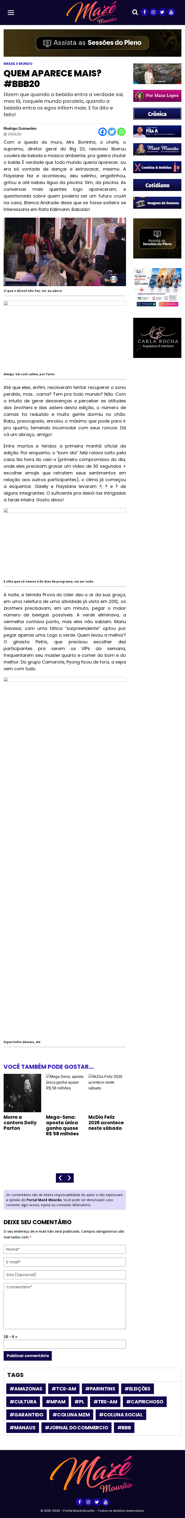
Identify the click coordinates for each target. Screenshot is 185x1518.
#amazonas (26, 1388)
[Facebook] (102, 132)
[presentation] (60, 1178)
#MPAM (55, 1401)
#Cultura (23, 1401)
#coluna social (121, 1414)
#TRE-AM (105, 1401)
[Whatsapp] (121, 132)
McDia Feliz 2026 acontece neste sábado (106, 1122)
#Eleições (138, 1388)
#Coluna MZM (71, 1414)
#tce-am (64, 1388)
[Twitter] (112, 132)
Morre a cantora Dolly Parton (20, 1122)
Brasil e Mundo (18, 63)
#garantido (26, 1414)
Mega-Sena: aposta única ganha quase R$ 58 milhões (62, 1125)
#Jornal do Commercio (76, 1427)
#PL (79, 1401)
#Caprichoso (144, 1401)
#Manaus (23, 1427)
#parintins (100, 1388)
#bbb (124, 1427)
